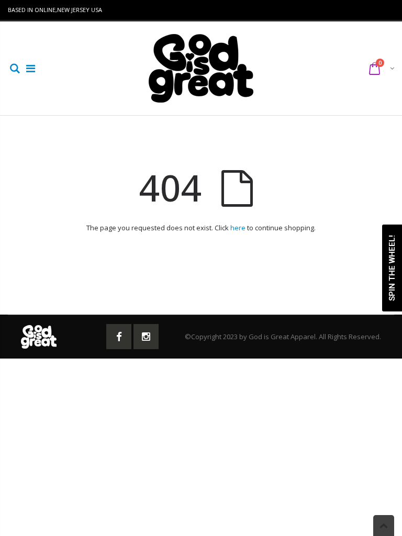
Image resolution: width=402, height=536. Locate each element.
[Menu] (30, 68)
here (237, 227)
